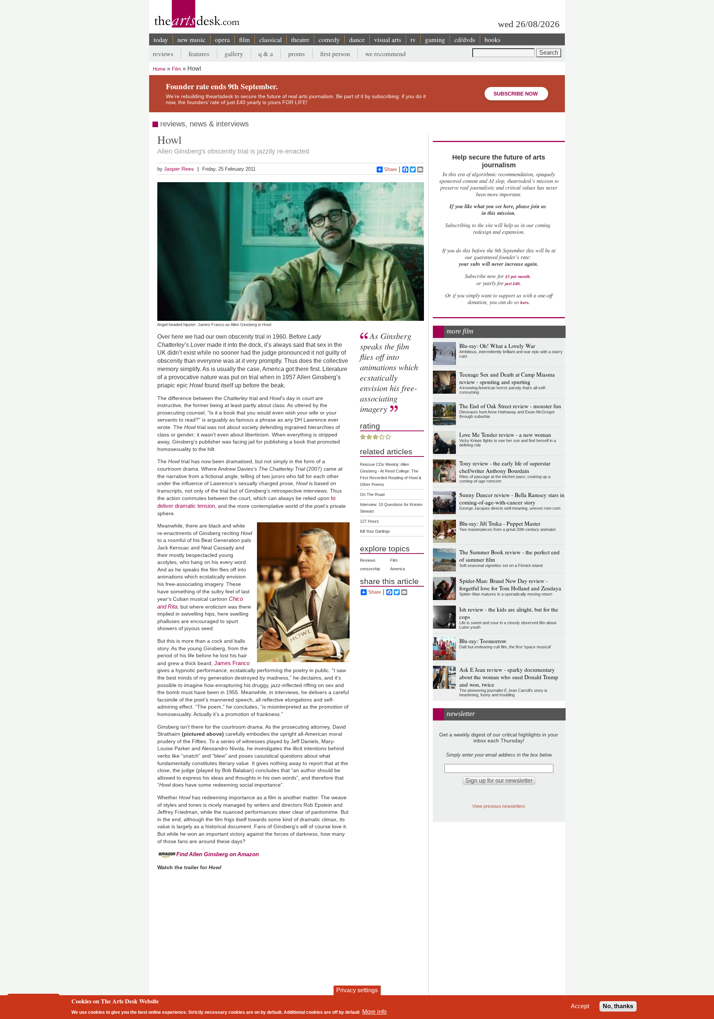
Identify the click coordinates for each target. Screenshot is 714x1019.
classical (270, 39)
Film (176, 69)
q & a (265, 53)
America (397, 569)
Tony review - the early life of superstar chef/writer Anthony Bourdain (504, 466)
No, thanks (618, 1006)
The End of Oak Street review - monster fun (510, 406)
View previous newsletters (498, 806)
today (161, 39)
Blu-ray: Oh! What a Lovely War (497, 345)
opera (222, 39)
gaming (435, 39)
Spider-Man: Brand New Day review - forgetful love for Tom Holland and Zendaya (510, 584)
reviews (163, 53)
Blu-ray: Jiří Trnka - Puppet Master (499, 523)
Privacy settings (357, 990)
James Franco (232, 663)
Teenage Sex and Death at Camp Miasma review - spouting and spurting (507, 378)
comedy (329, 39)
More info (374, 1012)
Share (390, 169)
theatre (300, 39)
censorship (370, 569)
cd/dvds (464, 39)
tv (413, 39)
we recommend (385, 53)
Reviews (368, 560)
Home (159, 69)
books (493, 39)
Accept (580, 1006)
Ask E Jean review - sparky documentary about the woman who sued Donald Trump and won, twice (508, 677)
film (244, 39)
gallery (234, 53)
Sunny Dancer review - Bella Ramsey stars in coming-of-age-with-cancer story (512, 498)
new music (191, 39)
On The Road (372, 494)
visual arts (387, 39)
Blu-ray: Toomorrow (482, 641)
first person (335, 53)
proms (296, 53)
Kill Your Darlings (375, 531)
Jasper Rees (179, 169)
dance (357, 39)
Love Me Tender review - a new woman (505, 434)
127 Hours (369, 521)
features (199, 53)
